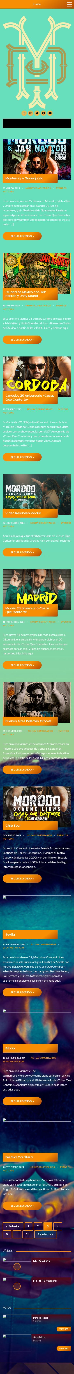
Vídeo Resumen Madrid (23, 513)
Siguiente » (46, 1234)
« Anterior (13, 1226)
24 (28, 1234)
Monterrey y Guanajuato (24, 178)
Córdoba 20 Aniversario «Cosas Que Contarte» (29, 397)
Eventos (61, 188)
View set (63, 1329)
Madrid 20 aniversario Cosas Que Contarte (27, 610)
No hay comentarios (38, 188)
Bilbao (10, 1048)
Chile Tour (13, 826)
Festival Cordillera (19, 1157)
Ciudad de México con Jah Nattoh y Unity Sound (25, 294)
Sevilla (10, 935)
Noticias (8, 191)
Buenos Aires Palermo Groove (28, 721)
